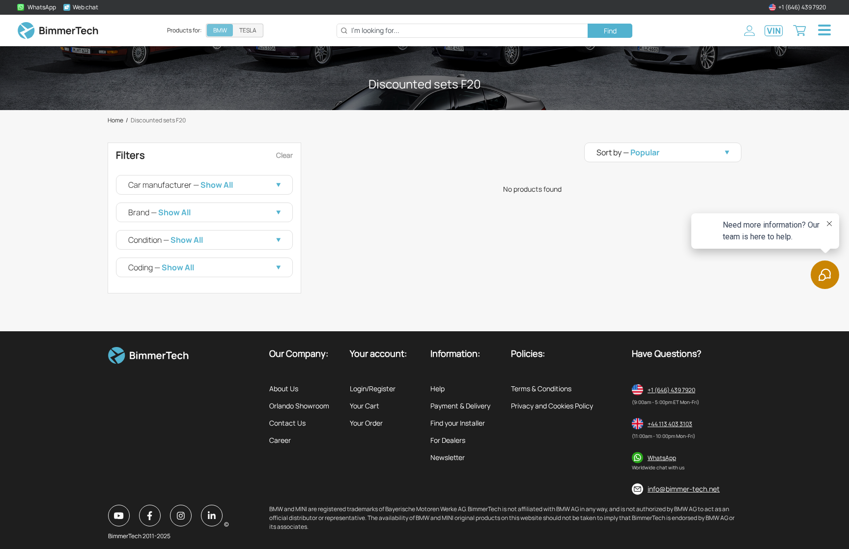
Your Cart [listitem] (364, 405)
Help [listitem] (437, 388)
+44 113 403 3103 (670, 424)
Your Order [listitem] (366, 423)
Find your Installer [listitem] (457, 423)
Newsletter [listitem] (447, 457)
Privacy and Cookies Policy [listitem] (552, 405)
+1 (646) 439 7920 (671, 390)
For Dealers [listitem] (447, 440)
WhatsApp (662, 458)
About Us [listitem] (283, 388)
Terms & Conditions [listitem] (541, 388)
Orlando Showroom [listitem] (299, 405)
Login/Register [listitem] (373, 388)
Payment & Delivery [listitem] (460, 405)
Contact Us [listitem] (287, 423)
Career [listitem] (280, 440)
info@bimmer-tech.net (684, 488)
